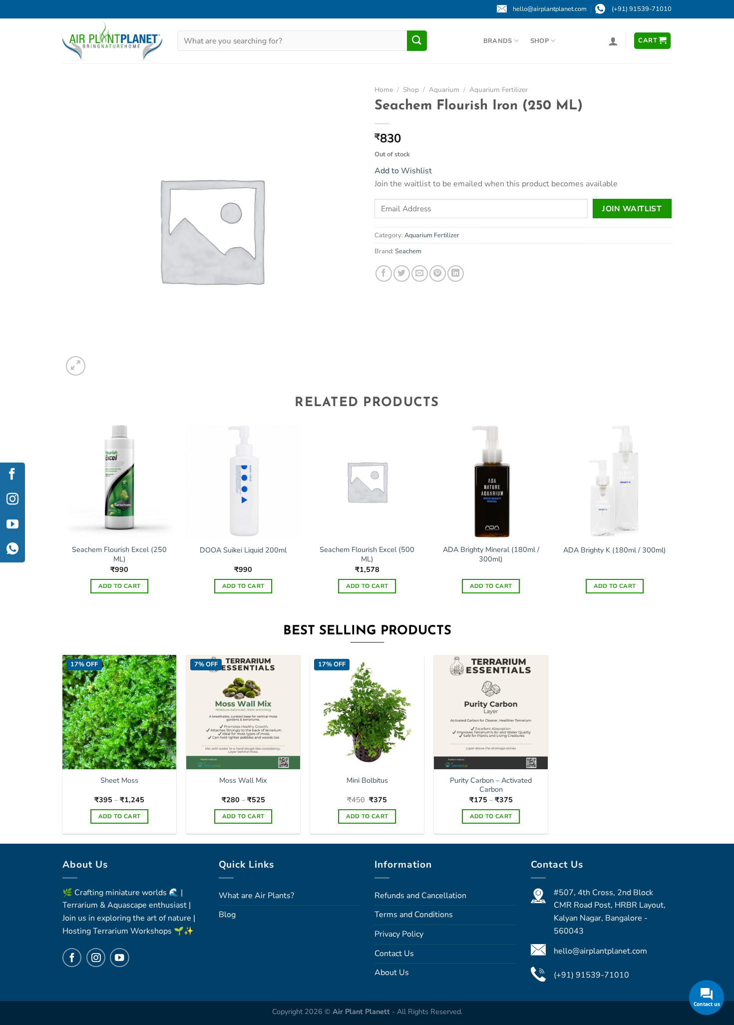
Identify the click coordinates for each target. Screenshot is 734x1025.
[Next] (671, 518)
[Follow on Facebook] (71, 957)
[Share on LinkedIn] (455, 273)
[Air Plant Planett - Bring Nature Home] (112, 40)
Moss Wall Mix (243, 780)
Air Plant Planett (362, 1012)
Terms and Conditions (413, 914)
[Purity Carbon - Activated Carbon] (491, 712)
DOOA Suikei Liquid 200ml (243, 550)
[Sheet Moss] (119, 712)
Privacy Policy (398, 934)
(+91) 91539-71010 (591, 975)
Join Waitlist (632, 208)
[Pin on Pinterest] (437, 273)
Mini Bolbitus (367, 780)
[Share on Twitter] (401, 273)
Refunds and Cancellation (420, 895)
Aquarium (444, 89)
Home (383, 89)
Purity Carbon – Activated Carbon (491, 785)
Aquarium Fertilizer (498, 89)
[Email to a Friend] (419, 273)
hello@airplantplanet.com (600, 951)
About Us (391, 972)
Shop (539, 40)
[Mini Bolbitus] (367, 712)
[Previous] (62, 518)
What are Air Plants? (256, 895)
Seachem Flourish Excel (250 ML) (119, 554)
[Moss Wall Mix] (243, 712)
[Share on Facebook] (383, 273)
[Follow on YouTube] (119, 957)
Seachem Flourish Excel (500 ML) (367, 554)
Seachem (408, 251)
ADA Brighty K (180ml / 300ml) (614, 550)
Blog (227, 914)
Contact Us (394, 953)
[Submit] (417, 40)
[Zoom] (75, 366)
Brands (497, 40)
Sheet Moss (119, 780)
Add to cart (119, 586)
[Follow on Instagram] (95, 957)
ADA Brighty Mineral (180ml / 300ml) (491, 554)
